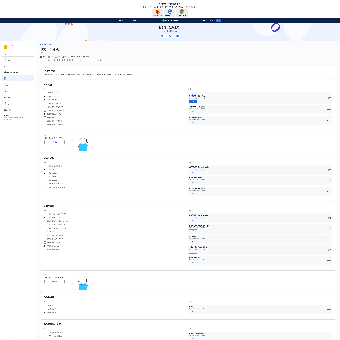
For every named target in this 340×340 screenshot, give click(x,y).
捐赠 (204, 20)
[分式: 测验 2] (71, 60)
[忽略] (337, 1)
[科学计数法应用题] (88, 60)
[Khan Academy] (170, 20)
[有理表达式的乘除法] (54, 60)
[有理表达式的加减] (68, 60)
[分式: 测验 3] (81, 60)
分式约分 (48, 85)
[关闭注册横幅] (337, 26)
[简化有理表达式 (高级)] (46, 60)
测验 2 (45, 274)
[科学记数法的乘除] (83, 60)
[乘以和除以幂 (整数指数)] (76, 60)
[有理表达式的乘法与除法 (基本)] (51, 60)
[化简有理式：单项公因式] (41, 60)
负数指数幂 (49, 297)
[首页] (41, 44)
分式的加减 (49, 206)
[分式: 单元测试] (101, 60)
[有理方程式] (96, 60)
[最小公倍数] (63, 60)
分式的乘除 (49, 158)
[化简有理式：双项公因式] (44, 60)
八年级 (50, 44)
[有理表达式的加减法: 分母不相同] (61, 60)
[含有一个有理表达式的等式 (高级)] (93, 60)
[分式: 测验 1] (49, 60)
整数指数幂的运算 (52, 324)
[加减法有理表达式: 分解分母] (66, 60)
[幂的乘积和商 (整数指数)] (78, 60)
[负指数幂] (73, 60)
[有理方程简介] (91, 60)
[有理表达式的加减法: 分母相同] (58, 60)
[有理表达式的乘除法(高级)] (56, 60)
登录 (211, 20)
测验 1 (45, 135)
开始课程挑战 (8, 119)
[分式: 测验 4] (98, 60)
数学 (45, 44)
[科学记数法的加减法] (86, 60)
